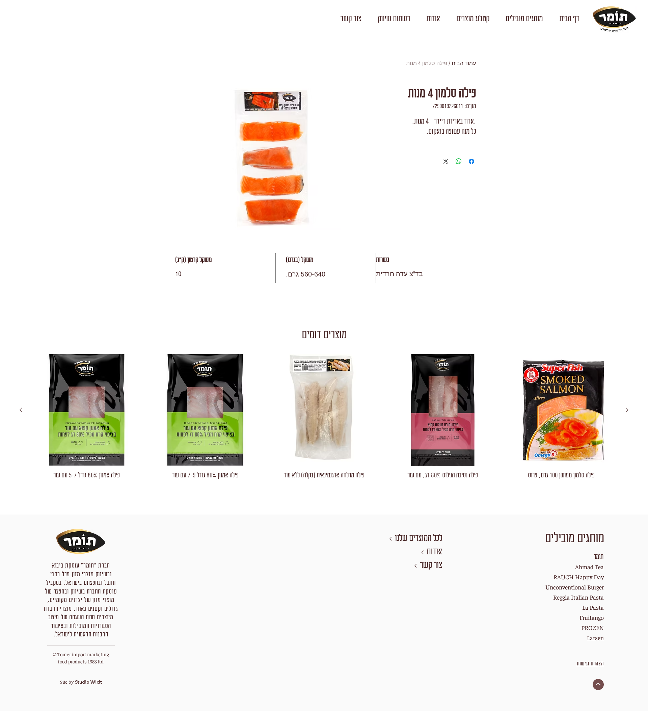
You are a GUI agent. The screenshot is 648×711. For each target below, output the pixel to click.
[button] (524, 19)
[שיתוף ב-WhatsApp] (459, 161)
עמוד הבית (464, 63)
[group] (324, 421)
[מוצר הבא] (21, 410)
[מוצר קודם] (627, 410)
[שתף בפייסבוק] (471, 161)
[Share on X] (446, 161)
